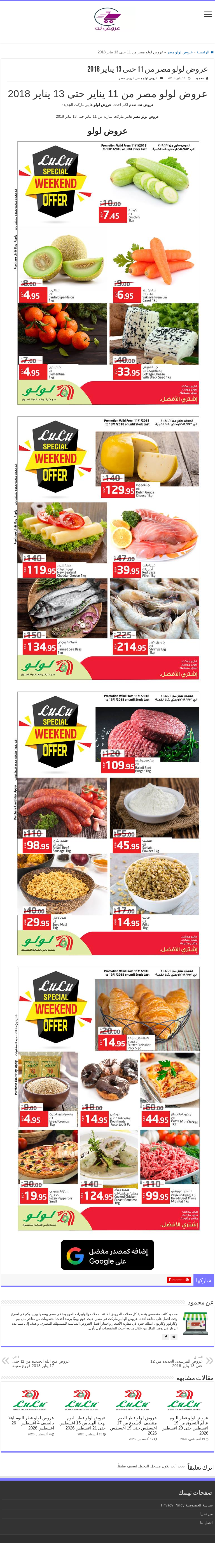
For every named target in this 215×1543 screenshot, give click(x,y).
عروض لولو (108, 130)
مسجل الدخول (149, 1466)
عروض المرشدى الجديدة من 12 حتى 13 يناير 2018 (176, 1361)
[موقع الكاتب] (173, 1337)
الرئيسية (204, 52)
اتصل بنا (206, 1523)
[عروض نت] (107, 18)
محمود (199, 78)
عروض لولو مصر (180, 52)
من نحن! (206, 1514)
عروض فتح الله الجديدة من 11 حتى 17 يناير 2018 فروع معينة (41, 1361)
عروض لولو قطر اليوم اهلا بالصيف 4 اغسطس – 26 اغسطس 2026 (31, 1422)
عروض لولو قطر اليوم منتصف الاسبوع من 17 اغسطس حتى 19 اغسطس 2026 (133, 1425)
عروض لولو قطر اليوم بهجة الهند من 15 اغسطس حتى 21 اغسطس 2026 (82, 1422)
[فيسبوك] (165, 1337)
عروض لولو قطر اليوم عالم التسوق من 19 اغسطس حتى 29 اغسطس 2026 (185, 1425)
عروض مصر (126, 78)
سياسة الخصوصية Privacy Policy (187, 1505)
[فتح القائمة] (208, 14)
